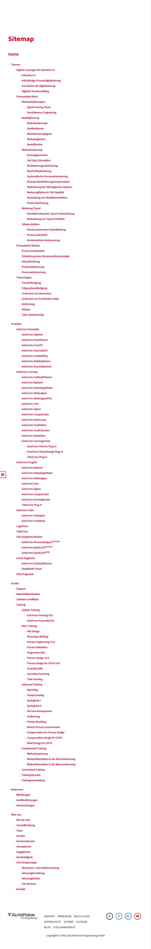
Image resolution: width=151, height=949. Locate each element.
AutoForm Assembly (27, 329)
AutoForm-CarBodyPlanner (37, 377)
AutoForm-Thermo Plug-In (41, 446)
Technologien (24, 277)
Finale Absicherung (37, 203)
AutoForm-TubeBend (33, 520)
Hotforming (28, 304)
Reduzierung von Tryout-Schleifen (46, 219)
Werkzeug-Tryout (31, 208)
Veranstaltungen (25, 805)
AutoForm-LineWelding (34, 355)
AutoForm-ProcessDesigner (41, 542)
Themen (15, 64)
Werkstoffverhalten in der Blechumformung (51, 759)
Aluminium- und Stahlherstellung (40, 867)
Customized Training (33, 769)
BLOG (47, 927)
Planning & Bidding (37, 636)
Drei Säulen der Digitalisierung (38, 86)
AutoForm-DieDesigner (34, 393)
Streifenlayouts (35, 128)
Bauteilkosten (35, 144)
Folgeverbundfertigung (34, 288)
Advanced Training (32, 684)
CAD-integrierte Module (29, 536)
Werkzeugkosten (36, 139)
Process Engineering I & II (41, 642)
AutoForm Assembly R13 (40, 620)
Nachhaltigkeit (24, 857)
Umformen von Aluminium (36, 293)
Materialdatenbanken (28, 594)
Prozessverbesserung (33, 272)
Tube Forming (34, 679)
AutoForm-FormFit (32, 345)
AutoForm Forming (26, 371)
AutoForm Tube (25, 510)
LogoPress (22, 526)
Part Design (33, 631)
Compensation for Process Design (45, 732)
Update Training (31, 610)
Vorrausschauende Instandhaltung (46, 229)
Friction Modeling (36, 721)
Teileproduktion (31, 224)
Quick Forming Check (39, 107)
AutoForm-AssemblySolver (37, 366)
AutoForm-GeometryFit (34, 350)
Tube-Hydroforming (33, 314)
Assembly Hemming (38, 673)
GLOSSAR (81, 921)
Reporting (32, 689)
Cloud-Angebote (25, 558)
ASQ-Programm (25, 574)
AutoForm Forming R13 (40, 615)
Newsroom (17, 789)
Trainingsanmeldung (33, 780)
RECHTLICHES (82, 916)
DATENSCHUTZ (52, 921)
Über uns (16, 814)
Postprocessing (35, 695)
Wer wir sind (23, 820)
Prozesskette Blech (27, 96)
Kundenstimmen (25, 841)
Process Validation (37, 647)
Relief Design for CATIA (39, 743)
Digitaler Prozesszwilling (35, 91)
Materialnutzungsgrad (39, 133)
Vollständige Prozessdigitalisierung (41, 80)
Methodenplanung (32, 149)
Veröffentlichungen (27, 800)
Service (15, 583)
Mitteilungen (23, 794)
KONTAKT (49, 916)
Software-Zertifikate (27, 599)
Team (19, 830)
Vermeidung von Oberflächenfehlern (47, 197)
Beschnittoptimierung (39, 171)
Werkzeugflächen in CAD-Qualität (45, 192)
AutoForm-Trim (30, 403)
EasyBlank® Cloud (32, 568)
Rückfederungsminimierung (42, 165)
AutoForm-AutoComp (34, 419)
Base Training (29, 626)
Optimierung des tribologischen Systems (49, 187)
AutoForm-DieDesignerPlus (37, 398)
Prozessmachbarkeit (33, 251)
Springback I (34, 700)
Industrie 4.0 (29, 75)
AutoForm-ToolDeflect (34, 425)
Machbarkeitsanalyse (33, 101)
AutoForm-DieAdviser (33, 435)
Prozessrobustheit (37, 235)
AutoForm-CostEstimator (36, 430)
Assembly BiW (35, 668)
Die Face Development (39, 711)
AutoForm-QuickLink (37, 547)
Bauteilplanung (30, 117)
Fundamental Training (34, 748)
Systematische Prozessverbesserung (47, 176)
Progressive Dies (36, 652)
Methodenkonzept (37, 123)
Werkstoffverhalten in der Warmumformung (51, 764)
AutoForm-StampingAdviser (37, 387)
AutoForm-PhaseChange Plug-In (45, 451)
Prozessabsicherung (33, 266)
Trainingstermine (31, 775)
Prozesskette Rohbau (28, 245)
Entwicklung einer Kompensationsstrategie (45, 256)
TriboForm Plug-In (37, 457)
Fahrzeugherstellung (33, 873)
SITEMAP (69, 921)
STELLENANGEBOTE (64, 927)
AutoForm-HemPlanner (35, 340)
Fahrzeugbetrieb (31, 878)
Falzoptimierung (31, 261)
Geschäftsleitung (25, 825)
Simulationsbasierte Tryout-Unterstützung (50, 213)
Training (20, 604)
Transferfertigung (31, 282)
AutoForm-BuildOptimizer (36, 361)
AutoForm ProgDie (26, 462)
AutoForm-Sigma (31, 409)
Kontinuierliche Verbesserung (43, 240)
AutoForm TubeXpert (33, 515)
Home (13, 54)
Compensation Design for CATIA (44, 737)
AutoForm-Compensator (35, 414)
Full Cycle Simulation (39, 160)
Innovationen (23, 846)
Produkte (16, 324)
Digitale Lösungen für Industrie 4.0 (35, 70)
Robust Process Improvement (43, 727)
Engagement (23, 851)
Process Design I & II (38, 658)
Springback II (34, 705)
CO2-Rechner (29, 883)
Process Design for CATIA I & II (43, 663)
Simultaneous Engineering (41, 112)
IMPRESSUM (64, 916)
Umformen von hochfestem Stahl (40, 298)
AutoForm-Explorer (32, 334)
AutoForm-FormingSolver (36, 441)
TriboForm (22, 531)
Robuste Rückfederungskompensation (48, 181)
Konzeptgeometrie (37, 155)
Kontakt (20, 889)
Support (21, 588)
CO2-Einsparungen (26, 862)
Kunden (20, 836)
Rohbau (26, 309)
